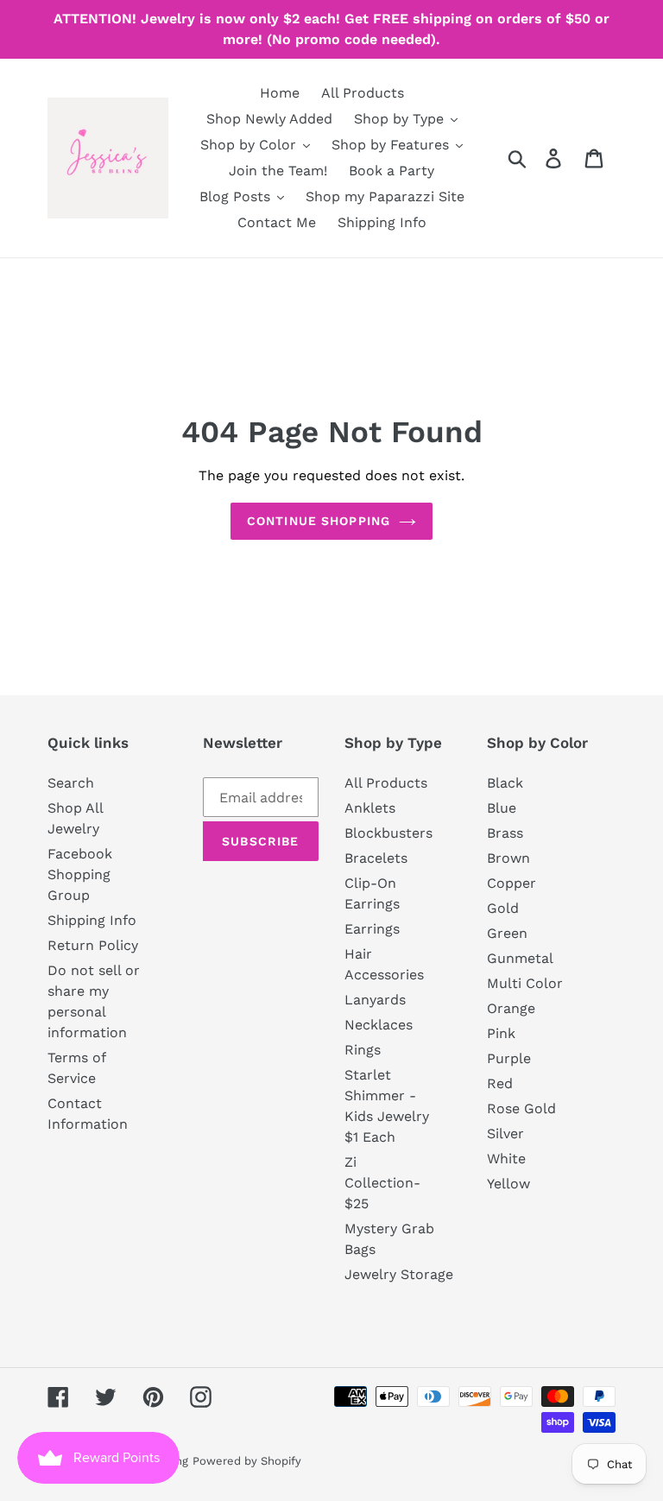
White (506, 1158)
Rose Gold (521, 1108)
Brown (508, 858)
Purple (509, 1058)
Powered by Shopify (247, 1460)
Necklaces (378, 1024)
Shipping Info (91, 920)
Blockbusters (388, 833)
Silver (505, 1133)
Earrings (372, 929)
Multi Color (525, 983)
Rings (362, 1050)
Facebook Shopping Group (79, 874)
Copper (511, 883)
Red (500, 1083)
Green (507, 933)
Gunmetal (520, 958)
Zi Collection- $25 (382, 1183)
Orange (511, 1008)
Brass (505, 833)
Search (70, 783)
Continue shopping (318, 521)
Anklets (369, 808)
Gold (503, 908)
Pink (501, 1033)
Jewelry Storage (398, 1274)
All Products (385, 783)
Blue (501, 808)
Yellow (508, 1183)
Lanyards (375, 999)
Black (505, 783)
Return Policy (92, 945)
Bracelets (375, 858)
